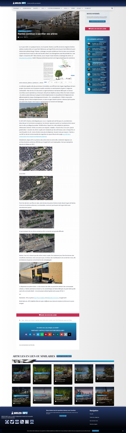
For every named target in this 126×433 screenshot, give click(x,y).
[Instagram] (27, 422)
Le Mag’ (79, 8)
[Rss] (22, 422)
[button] (112, 8)
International (27, 8)
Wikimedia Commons (53, 298)
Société (35, 8)
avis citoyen (32, 320)
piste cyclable (49, 320)
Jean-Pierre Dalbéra (39, 298)
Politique (16, 8)
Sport (73, 8)
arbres (26, 320)
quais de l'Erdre (68, 320)
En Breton (88, 8)
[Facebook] (7, 422)
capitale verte (38, 320)
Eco (43, 8)
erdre (44, 320)
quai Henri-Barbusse (58, 320)
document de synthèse (25, 58)
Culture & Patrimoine (54, 8)
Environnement (22, 31)
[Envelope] (32, 422)
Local (65, 8)
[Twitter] (12, 422)
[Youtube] (17, 422)
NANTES (29, 31)
